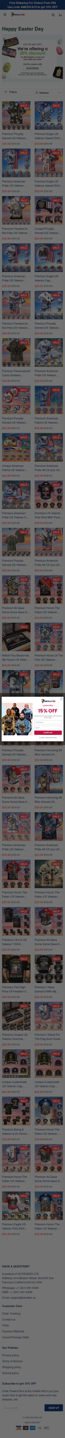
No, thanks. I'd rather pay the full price (48, 737)
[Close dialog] (61, 698)
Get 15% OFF (48, 733)
